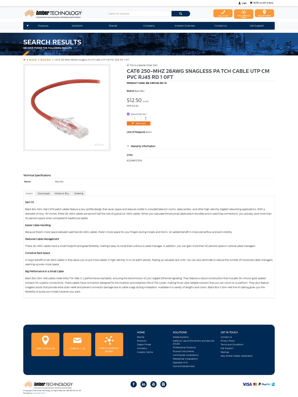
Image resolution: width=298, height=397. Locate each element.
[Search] (181, 13)
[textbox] (139, 13)
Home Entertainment (184, 366)
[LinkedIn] (143, 384)
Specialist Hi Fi (180, 362)
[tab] (29, 193)
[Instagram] (163, 384)
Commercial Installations (186, 355)
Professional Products (184, 347)
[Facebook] (134, 384)
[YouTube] (153, 384)
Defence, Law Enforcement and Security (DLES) (193, 342)
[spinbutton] (134, 118)
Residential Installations (185, 359)
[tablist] (149, 248)
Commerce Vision (39, 393)
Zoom (101, 144)
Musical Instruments (183, 351)
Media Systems (181, 337)
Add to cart (140, 123)
